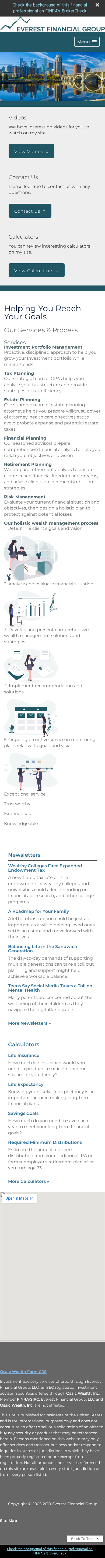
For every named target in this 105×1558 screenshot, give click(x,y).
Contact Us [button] (27, 211)
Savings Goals (23, 1113)
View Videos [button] (28, 151)
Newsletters (24, 855)
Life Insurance (23, 1055)
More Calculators (28, 1181)
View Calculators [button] (34, 270)
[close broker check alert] (97, 5)
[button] (87, 42)
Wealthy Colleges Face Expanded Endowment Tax (45, 868)
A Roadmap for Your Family (38, 911)
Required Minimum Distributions (45, 1142)
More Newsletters (29, 1023)
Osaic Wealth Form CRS (23, 1371)
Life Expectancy (25, 1084)
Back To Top (82, 1539)
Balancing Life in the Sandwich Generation (42, 948)
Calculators (23, 1044)
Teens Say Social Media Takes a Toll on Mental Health (50, 988)
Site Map (8, 1520)
